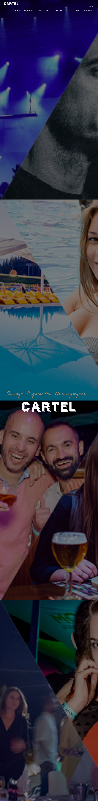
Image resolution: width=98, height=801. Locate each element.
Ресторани (28, 10)
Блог (78, 10)
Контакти (88, 10)
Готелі (39, 10)
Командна (57, 10)
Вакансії (69, 10)
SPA (47, 10)
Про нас (17, 10)
